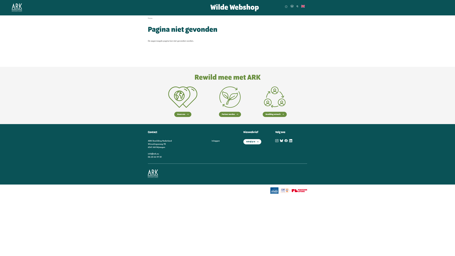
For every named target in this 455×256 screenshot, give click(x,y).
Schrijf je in (250, 142)
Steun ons (181, 114)
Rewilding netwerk (273, 114)
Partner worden (228, 114)
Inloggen (216, 140)
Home (286, 7)
